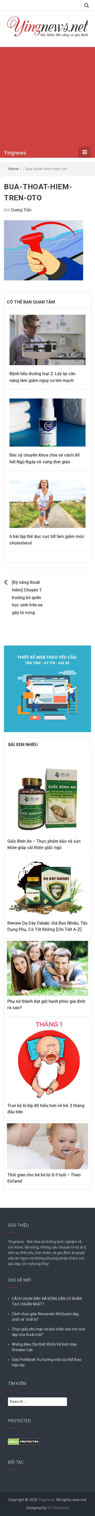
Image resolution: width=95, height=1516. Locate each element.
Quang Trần (21, 209)
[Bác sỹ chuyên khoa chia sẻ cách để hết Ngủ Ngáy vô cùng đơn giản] (48, 422)
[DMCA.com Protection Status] (24, 1441)
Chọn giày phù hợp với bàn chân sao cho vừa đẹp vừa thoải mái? (48, 1332)
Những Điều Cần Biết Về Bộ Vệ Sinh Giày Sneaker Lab (44, 1347)
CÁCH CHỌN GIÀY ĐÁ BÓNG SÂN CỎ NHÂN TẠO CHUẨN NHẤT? (47, 1301)
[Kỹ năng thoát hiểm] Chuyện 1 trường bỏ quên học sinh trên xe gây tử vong (27, 597)
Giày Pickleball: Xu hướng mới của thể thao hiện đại (47, 1362)
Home (13, 169)
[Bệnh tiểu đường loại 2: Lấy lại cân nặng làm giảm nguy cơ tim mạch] (48, 339)
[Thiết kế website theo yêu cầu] (47, 685)
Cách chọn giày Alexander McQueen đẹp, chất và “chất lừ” (45, 1316)
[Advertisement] (47, 97)
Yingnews (15, 153)
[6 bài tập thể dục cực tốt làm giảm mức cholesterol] (48, 503)
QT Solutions (58, 1508)
